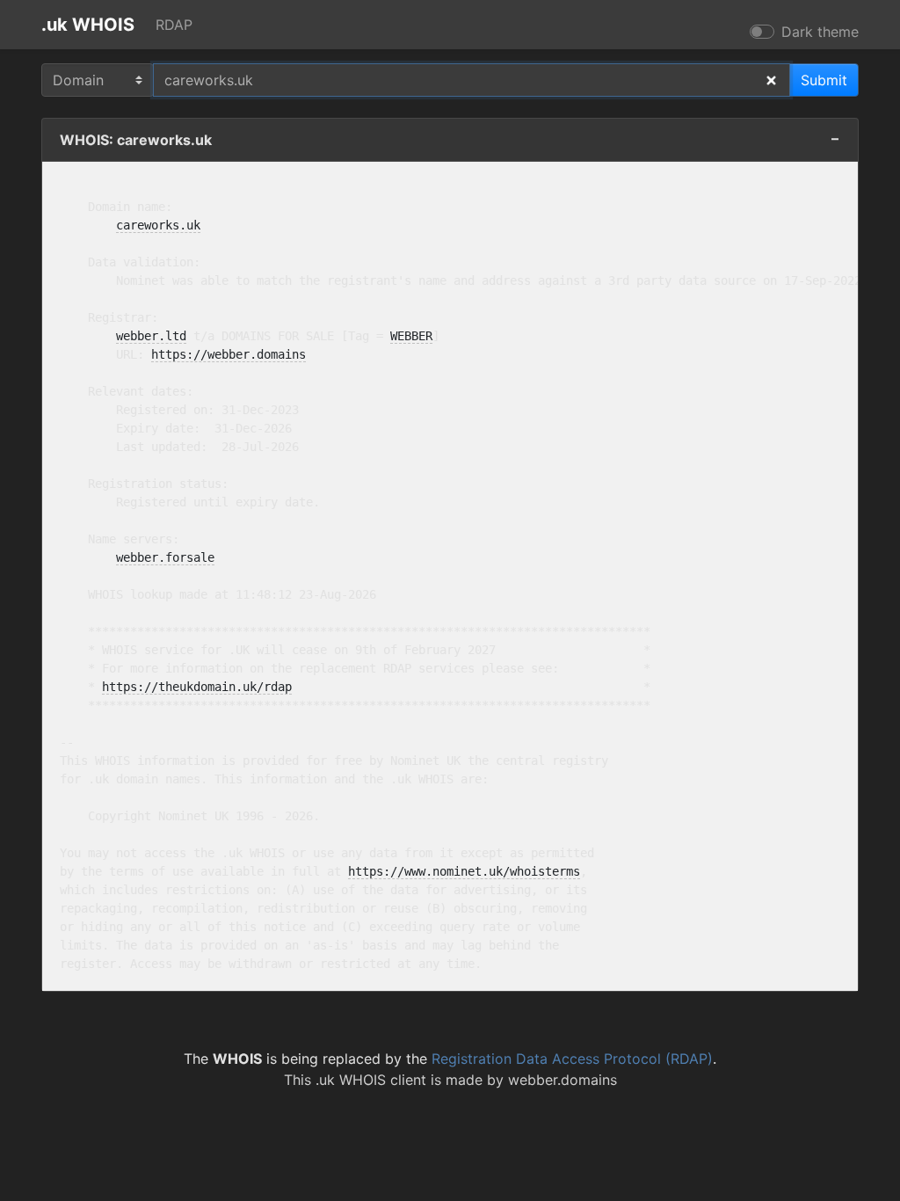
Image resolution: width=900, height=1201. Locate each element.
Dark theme (820, 31)
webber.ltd (151, 336)
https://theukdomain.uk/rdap (197, 687)
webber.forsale (165, 557)
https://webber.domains (228, 354)
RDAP (174, 24)
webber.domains (562, 1079)
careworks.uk (158, 225)
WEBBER (411, 336)
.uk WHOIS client (371, 1079)
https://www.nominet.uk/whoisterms (464, 871)
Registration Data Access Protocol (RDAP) (572, 1058)
